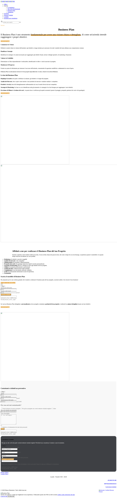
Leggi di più (4, 496)
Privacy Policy (5, 472)
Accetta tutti (11, 496)
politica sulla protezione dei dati (66, 494)
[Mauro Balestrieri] (8, 1)
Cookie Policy (4, 474)
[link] (20, 22)
